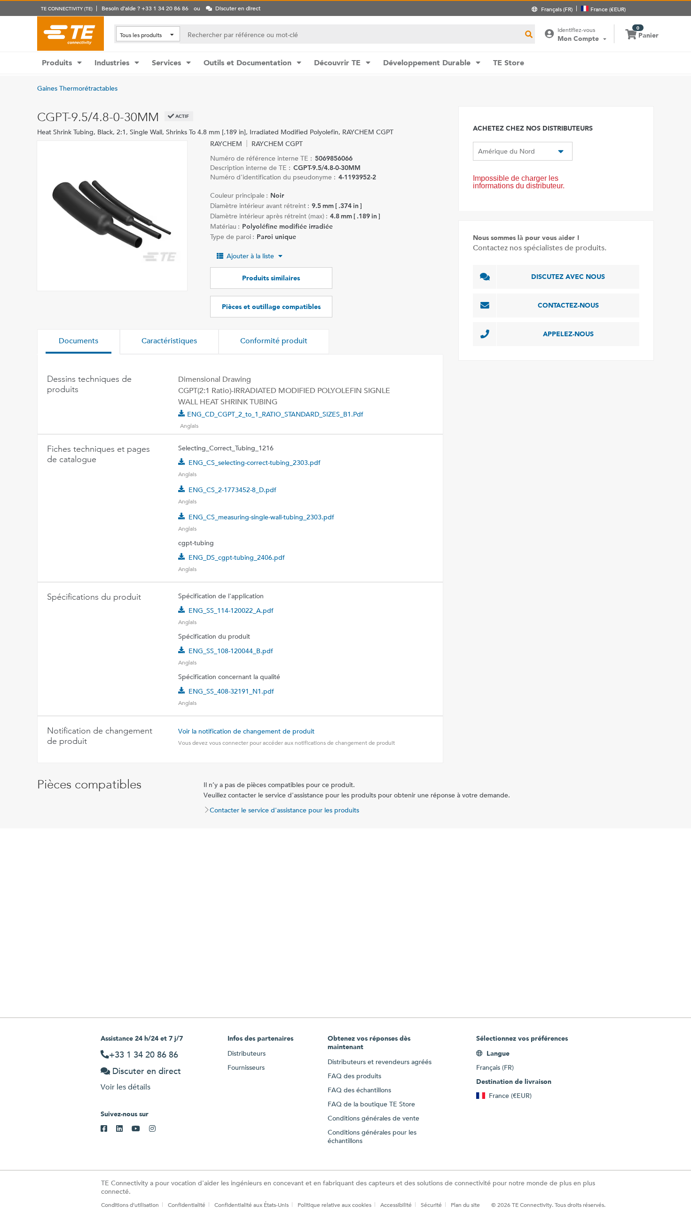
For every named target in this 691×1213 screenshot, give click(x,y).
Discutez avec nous (568, 276)
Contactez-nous (568, 305)
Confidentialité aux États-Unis (251, 1204)
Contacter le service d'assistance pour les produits (284, 810)
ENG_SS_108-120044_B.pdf (230, 651)
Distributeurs (247, 1053)
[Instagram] (157, 1129)
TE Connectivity (70, 33)
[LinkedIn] (124, 1129)
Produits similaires (271, 278)
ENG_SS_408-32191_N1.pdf (231, 691)
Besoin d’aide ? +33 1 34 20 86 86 (145, 8)
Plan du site (465, 1204)
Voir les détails (125, 1087)
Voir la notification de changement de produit (246, 731)
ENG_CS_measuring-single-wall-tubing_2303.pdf (261, 517)
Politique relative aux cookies (334, 1204)
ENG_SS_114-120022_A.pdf (231, 610)
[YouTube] (140, 1129)
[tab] (78, 342)
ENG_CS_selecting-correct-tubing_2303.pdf (254, 462)
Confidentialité (186, 1204)
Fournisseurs (246, 1067)
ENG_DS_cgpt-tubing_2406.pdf (236, 557)
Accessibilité (396, 1204)
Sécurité (431, 1204)
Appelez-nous (568, 334)
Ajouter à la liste (250, 256)
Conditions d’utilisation (130, 1204)
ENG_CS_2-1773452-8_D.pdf (232, 490)
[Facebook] (108, 1129)
